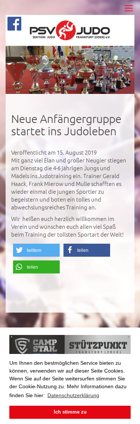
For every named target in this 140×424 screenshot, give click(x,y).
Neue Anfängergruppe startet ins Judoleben (66, 125)
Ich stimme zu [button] (70, 412)
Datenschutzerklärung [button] (73, 395)
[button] (36, 250)
